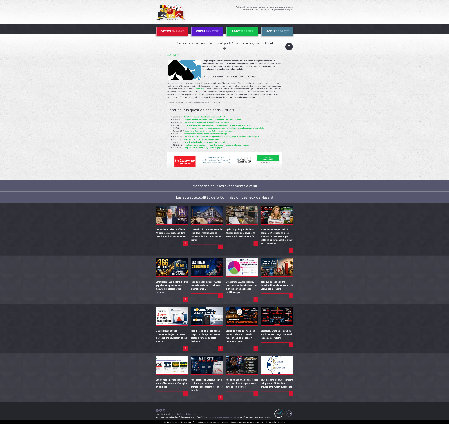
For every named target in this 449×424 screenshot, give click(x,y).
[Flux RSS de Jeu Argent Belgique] (157, 410)
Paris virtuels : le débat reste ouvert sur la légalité (205, 142)
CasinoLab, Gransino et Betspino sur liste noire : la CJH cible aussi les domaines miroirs (276, 334)
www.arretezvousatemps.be (225, 417)
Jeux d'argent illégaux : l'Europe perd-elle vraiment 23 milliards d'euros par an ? (206, 285)
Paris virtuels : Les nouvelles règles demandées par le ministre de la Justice (218, 125)
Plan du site (191, 414)
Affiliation (181, 414)
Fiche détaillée (269, 163)
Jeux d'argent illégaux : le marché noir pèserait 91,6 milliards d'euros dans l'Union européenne (277, 383)
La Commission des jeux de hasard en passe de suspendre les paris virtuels (217, 145)
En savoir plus (271, 422)
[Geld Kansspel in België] (164, 410)
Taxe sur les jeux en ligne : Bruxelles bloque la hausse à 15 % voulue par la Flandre (277, 285)
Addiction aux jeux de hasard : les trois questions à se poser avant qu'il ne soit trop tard (242, 383)
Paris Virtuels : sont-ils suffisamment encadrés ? (204, 117)
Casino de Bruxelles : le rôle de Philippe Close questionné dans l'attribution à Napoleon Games (171, 233)
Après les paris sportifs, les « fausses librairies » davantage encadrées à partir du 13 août (240, 233)
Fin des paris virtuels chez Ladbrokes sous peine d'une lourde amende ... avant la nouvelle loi (225, 128)
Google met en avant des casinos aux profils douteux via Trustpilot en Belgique (172, 383)
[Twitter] (160, 410)
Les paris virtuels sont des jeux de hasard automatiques (209, 131)
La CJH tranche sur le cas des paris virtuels (201, 139)
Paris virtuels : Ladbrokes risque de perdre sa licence (207, 122)
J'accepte (281, 422)
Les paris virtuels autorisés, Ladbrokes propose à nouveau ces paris (212, 120)
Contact (173, 414)
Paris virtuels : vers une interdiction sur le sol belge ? (206, 134)
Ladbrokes (199, 89)
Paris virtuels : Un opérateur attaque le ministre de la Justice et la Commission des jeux (222, 136)
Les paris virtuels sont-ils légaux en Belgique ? (203, 148)
